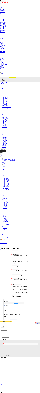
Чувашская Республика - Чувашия (14, 246)
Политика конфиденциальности (4, 388)
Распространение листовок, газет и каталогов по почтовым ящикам (9, 160)
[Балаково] (1, 249)
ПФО (3, 227)
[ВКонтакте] (0, 239)
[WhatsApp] (4, 239)
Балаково (38, 323)
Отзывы (1, 384)
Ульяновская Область (9, 246)
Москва (4, 166)
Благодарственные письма (3, 1)
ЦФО (3, 200)
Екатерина (3, 341)
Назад (3, 158)
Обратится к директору (11, 77)
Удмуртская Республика (4, 246)
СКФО (4, 223)
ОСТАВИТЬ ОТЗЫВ (14, 77)
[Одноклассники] (1, 239)
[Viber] (3, 239)
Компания (3, 162)
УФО (3, 235)
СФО (3, 213)
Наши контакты (1, 385)
